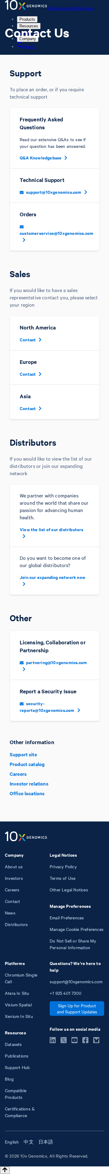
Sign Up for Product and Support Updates (77, 1008)
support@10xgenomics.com (53, 192)
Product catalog (27, 764)
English (12, 1142)
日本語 (45, 1142)
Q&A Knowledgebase (40, 157)
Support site (23, 754)
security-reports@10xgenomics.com (47, 706)
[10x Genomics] (26, 836)
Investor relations (29, 783)
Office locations (27, 793)
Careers (18, 773)
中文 (28, 1142)
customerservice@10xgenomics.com (56, 233)
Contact (28, 339)
